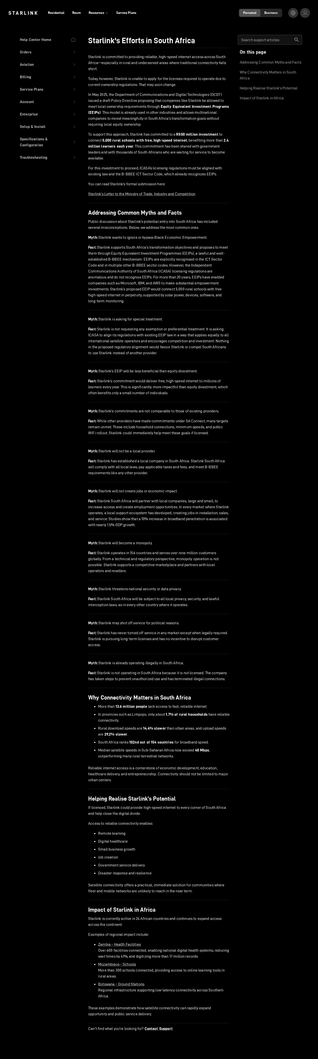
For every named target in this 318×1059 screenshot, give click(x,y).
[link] (23, 12)
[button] (48, 52)
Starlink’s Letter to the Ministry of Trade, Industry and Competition (141, 194)
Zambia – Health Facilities (119, 944)
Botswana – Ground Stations (121, 984)
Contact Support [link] (159, 1029)
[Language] (293, 13)
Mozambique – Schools (117, 964)
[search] (297, 40)
